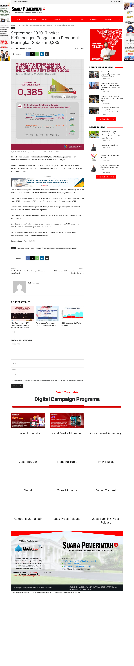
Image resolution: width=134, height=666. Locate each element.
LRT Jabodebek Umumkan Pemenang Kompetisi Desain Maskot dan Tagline (110, 74)
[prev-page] (12, 332)
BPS (32, 248)
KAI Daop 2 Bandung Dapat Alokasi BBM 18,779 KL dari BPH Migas (111, 98)
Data (19, 25)
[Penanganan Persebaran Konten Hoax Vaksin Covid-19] (47, 313)
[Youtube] (119, 2)
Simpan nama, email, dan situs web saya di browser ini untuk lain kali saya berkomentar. (49, 380)
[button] (118, 19)
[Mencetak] (47, 54)
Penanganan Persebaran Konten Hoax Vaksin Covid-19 (47, 324)
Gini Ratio (38, 248)
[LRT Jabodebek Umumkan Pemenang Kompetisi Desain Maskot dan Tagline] (94, 74)
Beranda (13, 25)
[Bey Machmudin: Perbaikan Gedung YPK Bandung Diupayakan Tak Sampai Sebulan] (94, 110)
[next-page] (15, 332)
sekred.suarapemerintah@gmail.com (26, 576)
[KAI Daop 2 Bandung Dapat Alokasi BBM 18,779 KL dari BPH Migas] (94, 99)
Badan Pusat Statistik (23, 248)
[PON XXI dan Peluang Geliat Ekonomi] (94, 157)
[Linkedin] (42, 54)
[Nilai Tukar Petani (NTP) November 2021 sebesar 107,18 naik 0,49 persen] (22, 313)
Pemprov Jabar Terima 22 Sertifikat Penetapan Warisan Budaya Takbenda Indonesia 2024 (110, 86)
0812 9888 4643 (35, 572)
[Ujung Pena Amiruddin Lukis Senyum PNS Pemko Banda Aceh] (94, 168)
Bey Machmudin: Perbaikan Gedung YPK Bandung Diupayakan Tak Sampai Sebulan (111, 110)
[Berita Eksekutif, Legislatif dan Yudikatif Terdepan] (28, 10)
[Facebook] (111, 2)
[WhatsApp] (37, 54)
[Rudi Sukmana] (12, 49)
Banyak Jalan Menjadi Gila (109, 145)
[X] (116, 2)
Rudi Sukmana (20, 48)
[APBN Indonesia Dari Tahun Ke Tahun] (72, 313)
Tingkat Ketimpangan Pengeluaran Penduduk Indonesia (59, 248)
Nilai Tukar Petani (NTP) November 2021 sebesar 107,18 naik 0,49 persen (20, 325)
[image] (28, 420)
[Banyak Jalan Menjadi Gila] (94, 147)
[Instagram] (114, 2)
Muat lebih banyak (105, 119)
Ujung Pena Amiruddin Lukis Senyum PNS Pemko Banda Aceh (109, 168)
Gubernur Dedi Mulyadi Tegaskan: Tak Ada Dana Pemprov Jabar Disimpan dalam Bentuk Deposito (111, 135)
